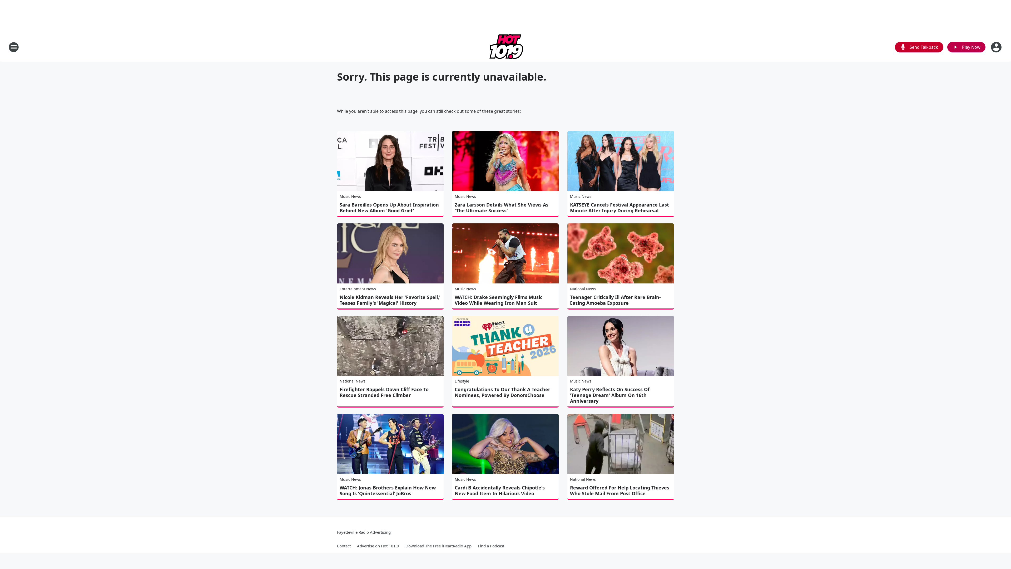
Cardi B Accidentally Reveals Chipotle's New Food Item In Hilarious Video (500, 490)
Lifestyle (462, 381)
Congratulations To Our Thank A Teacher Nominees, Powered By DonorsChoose (502, 392)
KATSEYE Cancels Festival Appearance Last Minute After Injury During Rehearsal (619, 207)
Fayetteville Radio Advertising (364, 532)
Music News (350, 196)
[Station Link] (505, 47)
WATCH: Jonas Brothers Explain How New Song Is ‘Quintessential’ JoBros (388, 490)
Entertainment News (358, 288)
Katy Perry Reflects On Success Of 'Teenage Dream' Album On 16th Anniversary (610, 395)
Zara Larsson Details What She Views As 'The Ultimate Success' (501, 207)
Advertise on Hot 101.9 (378, 545)
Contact (344, 545)
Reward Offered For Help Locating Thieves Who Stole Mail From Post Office (619, 490)
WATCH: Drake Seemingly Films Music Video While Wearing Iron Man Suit (498, 300)
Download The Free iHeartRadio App (438, 545)
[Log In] (997, 47)
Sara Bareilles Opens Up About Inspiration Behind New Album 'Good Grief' (389, 207)
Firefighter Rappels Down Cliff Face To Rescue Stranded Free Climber (384, 392)
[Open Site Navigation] (13, 47)
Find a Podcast (491, 545)
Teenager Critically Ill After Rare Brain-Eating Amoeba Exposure (615, 300)
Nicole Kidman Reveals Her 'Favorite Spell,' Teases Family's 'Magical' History (390, 300)
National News (583, 288)
